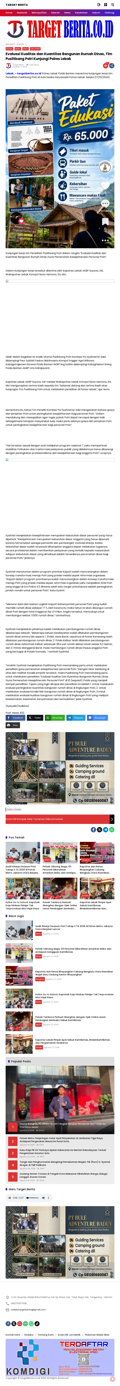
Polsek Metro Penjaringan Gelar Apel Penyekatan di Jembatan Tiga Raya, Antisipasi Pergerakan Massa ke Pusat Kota (61, 1140)
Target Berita (17, 5)
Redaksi (28, 1334)
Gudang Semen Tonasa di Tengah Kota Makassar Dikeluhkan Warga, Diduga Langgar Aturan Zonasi (63, 1175)
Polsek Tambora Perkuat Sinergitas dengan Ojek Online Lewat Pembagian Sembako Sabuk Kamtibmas (60, 905)
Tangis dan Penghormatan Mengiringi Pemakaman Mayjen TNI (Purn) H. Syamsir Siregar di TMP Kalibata (65, 1164)
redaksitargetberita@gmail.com (28, 1309)
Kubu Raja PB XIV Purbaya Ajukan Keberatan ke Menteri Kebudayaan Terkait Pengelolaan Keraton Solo (63, 1152)
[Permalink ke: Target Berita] (9, 66)
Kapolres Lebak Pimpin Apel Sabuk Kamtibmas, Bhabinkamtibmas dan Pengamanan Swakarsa (95, 905)
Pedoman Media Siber (97, 1334)
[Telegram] (105, 829)
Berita (17, 48)
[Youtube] (19, 1323)
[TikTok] (37, 1323)
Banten (9, 48)
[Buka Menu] (106, 5)
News (25, 48)
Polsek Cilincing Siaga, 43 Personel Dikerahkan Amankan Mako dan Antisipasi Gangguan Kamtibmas (60, 869)
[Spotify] (25, 1323)
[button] (99, 5)
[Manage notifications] (112, 1379)
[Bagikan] (111, 65)
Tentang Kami (46, 1334)
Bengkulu (86, 860)
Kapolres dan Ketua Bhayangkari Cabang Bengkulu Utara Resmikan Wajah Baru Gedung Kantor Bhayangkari (95, 869)
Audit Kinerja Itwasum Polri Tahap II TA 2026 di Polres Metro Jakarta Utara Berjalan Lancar (22, 869)
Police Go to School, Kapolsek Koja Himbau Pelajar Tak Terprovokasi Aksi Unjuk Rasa (23, 905)
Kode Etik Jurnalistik (69, 1334)
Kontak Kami (13, 1334)
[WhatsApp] (111, 829)
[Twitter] (99, 829)
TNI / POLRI (35, 48)
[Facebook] (93, 829)
